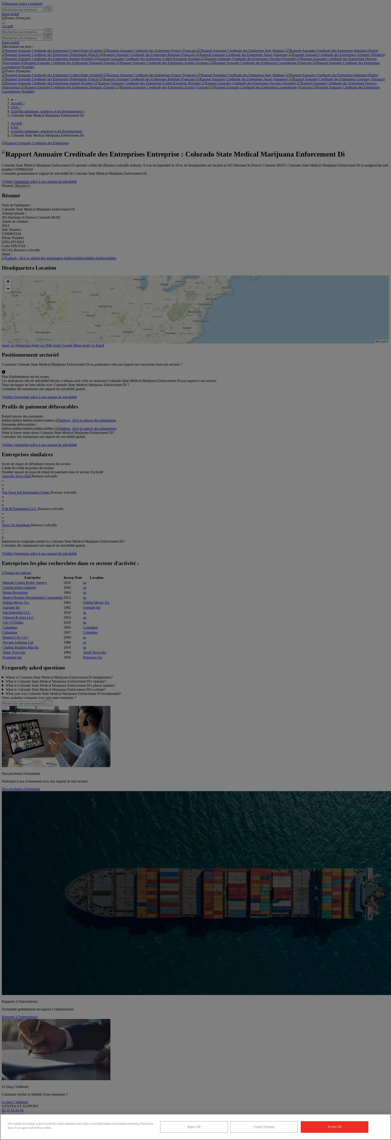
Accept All (334, 1126)
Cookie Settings (263, 1126)
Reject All (194, 1126)
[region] (195, 1127)
